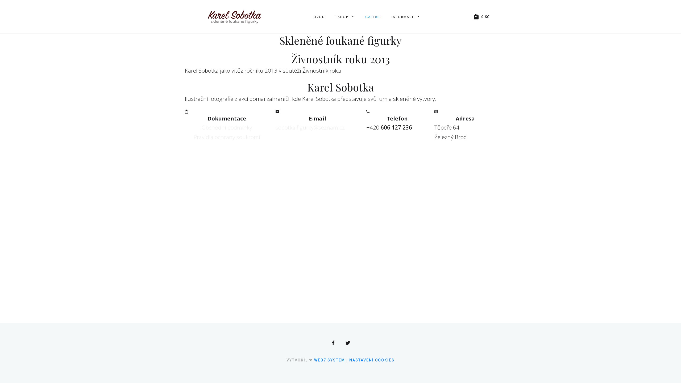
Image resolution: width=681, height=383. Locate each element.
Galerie (373, 17)
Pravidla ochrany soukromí (227, 137)
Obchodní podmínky (227, 127)
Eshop (342, 17)
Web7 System (329, 360)
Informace (403, 17)
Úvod (319, 17)
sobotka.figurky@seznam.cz (310, 127)
